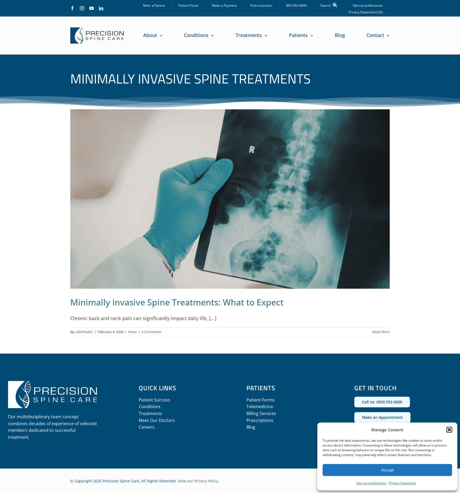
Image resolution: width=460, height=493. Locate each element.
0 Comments (151, 331)
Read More (381, 331)
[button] (449, 429)
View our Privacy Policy (198, 480)
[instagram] (82, 8)
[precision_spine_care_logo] (97, 30)
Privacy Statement (402, 483)
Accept (387, 470)
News (132, 331)
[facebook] (72, 8)
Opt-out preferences (371, 483)
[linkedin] (101, 8)
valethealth (84, 331)
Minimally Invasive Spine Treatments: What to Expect (177, 302)
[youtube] (91, 8)
